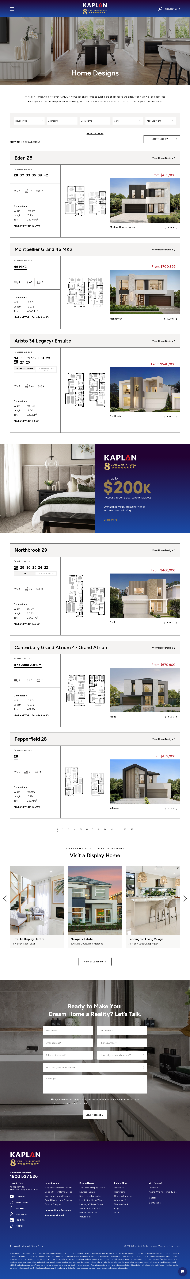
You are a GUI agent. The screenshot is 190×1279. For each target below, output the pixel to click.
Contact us (171, 8)
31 (42, 358)
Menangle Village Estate (91, 1204)
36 (34, 175)
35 (22, 358)
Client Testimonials (123, 1196)
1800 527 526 (24, 1176)
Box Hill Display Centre (90, 1196)
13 (132, 829)
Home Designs (52, 1183)
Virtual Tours (85, 1217)
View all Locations (93, 961)
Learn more (110, 519)
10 (111, 829)
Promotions (119, 1192)
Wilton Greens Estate (89, 1208)
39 (40, 175)
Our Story (153, 1187)
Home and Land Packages (58, 1210)
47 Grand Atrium (28, 665)
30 (22, 175)
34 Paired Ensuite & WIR (46, 369)
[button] (160, 8)
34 (16, 358)
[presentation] (5, 899)
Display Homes (86, 1183)
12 (125, 829)
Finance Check (121, 1204)
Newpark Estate (87, 1192)
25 (28, 362)
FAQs (116, 1212)
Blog (116, 1208)
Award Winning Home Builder (163, 1192)
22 (46, 568)
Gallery (152, 1198)
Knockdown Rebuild (55, 1215)
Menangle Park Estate (89, 1212)
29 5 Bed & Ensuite (45, 573)
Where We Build (121, 1200)
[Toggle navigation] (12, 9)
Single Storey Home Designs (58, 1187)
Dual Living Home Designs (57, 1196)
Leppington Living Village (91, 1200)
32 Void (32, 358)
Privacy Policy (36, 1246)
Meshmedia (174, 1246)
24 (40, 568)
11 (118, 829)
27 (22, 362)
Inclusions (119, 1187)
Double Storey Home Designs (59, 1192)
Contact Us (155, 1203)
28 (16, 175)
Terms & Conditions (19, 1246)
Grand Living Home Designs (58, 1200)
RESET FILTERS (95, 133)
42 (46, 175)
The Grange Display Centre (92, 1187)
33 (28, 175)
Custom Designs (53, 1204)
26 (28, 568)
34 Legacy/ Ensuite (24, 368)
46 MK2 (20, 267)
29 (48, 358)
